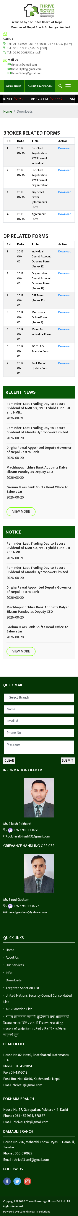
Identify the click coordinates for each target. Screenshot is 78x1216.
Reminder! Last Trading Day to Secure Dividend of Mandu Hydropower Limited (37, 430)
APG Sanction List (19, 1009)
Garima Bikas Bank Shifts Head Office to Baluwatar (37, 489)
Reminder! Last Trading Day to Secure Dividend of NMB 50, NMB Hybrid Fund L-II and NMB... (38, 408)
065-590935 (21, 52)
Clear (9, 761)
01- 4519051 (21, 43)
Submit (67, 761)
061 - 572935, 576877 (26, 48)
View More (21, 512)
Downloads (14, 980)
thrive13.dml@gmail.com (26, 73)
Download (64, 148)
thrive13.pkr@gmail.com (26, 69)
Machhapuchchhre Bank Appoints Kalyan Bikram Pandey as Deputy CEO (38, 470)
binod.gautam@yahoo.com (27, 912)
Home (7, 112)
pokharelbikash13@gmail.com (28, 836)
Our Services (15, 965)
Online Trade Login (40, 86)
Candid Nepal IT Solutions (35, 1211)
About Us (12, 958)
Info (9, 973)
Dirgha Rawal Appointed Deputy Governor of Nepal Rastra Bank (39, 450)
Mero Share (13, 86)
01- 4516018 (38, 43)
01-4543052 (56, 43)
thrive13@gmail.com (24, 64)
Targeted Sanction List (22, 988)
